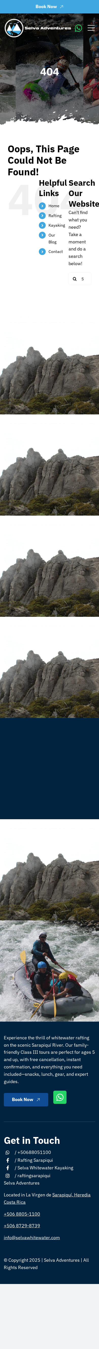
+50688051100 (34, 1152)
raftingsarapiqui (34, 1175)
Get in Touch (32, 1140)
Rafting (54, 215)
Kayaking (56, 225)
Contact (55, 251)
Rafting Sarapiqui (35, 1160)
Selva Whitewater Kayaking (45, 1168)
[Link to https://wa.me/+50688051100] (78, 28)
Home (53, 205)
